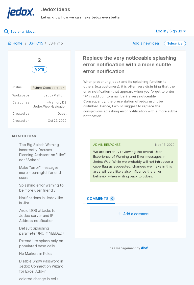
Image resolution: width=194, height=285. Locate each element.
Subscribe (175, 43)
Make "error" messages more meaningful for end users (40, 172)
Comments (100, 198)
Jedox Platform (55, 95)
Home (17, 43)
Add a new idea (146, 43)
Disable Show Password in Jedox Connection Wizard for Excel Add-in (41, 266)
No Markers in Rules (35, 253)
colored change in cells (38, 279)
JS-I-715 (36, 43)
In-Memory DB (55, 102)
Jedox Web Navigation (49, 106)
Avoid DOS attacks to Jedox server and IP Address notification (37, 215)
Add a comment (136, 214)
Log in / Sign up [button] (169, 31)
